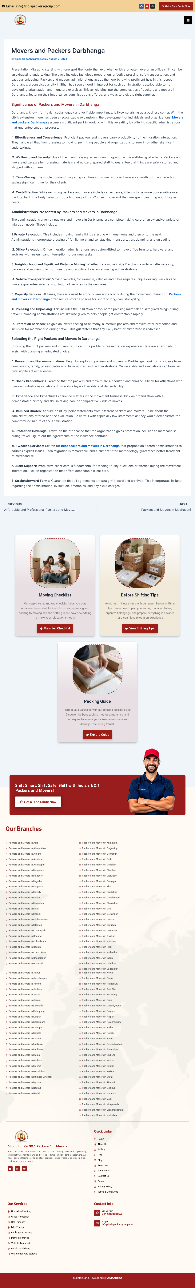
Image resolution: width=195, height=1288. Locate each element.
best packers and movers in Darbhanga (90, 446)
